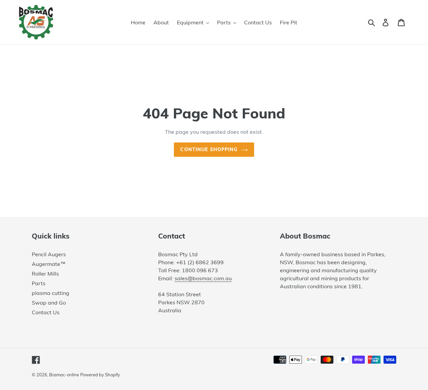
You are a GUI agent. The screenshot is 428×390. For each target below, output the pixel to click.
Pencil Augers (49, 254)
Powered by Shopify (100, 374)
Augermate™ (49, 264)
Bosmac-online (64, 374)
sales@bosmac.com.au (203, 278)
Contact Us (46, 312)
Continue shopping (208, 149)
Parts (38, 283)
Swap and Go (49, 302)
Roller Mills (45, 273)
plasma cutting (50, 293)
